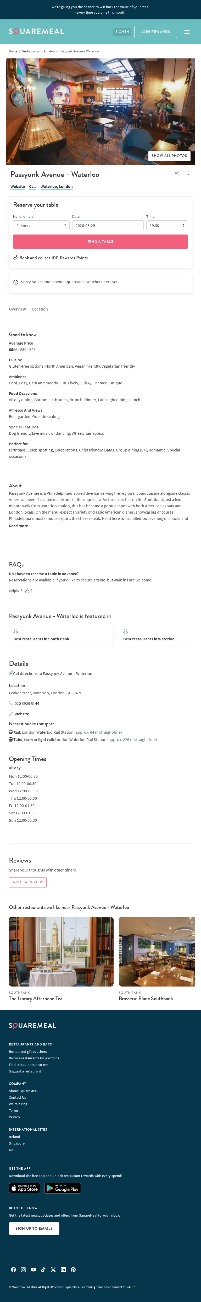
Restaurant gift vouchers (28, 1051)
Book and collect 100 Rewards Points (53, 257)
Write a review (27, 882)
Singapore (17, 1143)
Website (17, 186)
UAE (12, 1149)
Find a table (101, 241)
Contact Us (17, 1097)
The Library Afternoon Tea (35, 998)
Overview (17, 309)
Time (150, 216)
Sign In (122, 32)
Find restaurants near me (28, 1064)
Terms (14, 1110)
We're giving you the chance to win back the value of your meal (100, 9)
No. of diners (23, 216)
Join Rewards (155, 31)
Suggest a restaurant (25, 1071)
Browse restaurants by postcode (34, 1058)
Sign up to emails (34, 1228)
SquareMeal (36, 32)
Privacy (14, 1117)
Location (40, 309)
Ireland (14, 1136)
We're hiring (18, 1104)
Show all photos (169, 156)
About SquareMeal (23, 1090)
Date (76, 216)
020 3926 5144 (27, 703)
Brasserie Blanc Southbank (146, 998)
